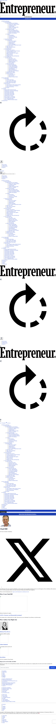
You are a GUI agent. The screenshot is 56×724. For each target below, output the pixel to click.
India (3, 718)
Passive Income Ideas (10, 86)
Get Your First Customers (13, 66)
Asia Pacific (4, 719)
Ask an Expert (4, 690)
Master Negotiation (12, 61)
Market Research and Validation (12, 23)
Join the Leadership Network (7, 678)
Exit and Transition (10, 73)
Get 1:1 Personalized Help (8, 98)
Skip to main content (3, 0)
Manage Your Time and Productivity (13, 55)
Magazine (4, 675)
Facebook (4, 704)
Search (1, 171)
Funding (8, 34)
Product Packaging (12, 203)
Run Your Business (7, 208)
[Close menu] (0, 421)
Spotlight (3, 676)
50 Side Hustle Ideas (10, 79)
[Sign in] (0, 419)
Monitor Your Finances (10, 209)
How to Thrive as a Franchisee (9, 96)
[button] (28, 346)
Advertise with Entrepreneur (7, 684)
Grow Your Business (8, 56)
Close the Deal (11, 62)
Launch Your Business (8, 39)
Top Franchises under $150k (9, 94)
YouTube (3, 707)
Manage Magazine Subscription (7, 683)
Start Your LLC (5, 166)
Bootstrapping (11, 35)
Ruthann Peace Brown (5, 631)
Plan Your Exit (11, 75)
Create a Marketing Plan (13, 65)
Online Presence (9, 207)
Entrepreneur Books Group (7, 688)
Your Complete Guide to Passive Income (14, 84)
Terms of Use (4, 694)
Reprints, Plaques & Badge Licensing (8, 701)
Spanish (3, 716)
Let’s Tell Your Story (5, 692)
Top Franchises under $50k (9, 92)
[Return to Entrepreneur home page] (28, 15)
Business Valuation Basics (13, 76)
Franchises (4, 88)
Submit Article (4, 165)
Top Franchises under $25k (9, 91)
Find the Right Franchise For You (10, 89)
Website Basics (11, 202)
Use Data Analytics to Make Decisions (13, 210)
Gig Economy (6, 87)
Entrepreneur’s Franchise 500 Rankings (11, 90)
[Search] (1, 103)
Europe (3, 722)
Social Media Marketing (13, 67)
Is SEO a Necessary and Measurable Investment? (11, 615)
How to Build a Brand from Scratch (15, 204)
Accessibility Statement (6, 697)
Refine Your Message (12, 64)
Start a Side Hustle (5, 77)
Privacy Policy (4, 695)
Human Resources (10, 53)
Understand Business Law (11, 51)
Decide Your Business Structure (14, 32)
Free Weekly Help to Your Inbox (10, 82)
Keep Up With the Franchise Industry (10, 99)
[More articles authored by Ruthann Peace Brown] (4, 629)
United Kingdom (5, 721)
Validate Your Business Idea (13, 27)
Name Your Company (12, 41)
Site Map (3, 698)
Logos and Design (12, 201)
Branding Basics (9, 40)
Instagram (4, 708)
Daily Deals (4, 691)
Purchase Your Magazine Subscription (8, 682)
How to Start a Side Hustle (11, 80)
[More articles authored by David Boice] (4, 655)
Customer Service (10, 54)
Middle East (4, 720)
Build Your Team (9, 205)
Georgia (3, 717)
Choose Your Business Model (14, 31)
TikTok (3, 709)
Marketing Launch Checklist (14, 70)
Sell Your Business (12, 74)
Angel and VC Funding (13, 37)
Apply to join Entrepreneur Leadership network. (20, 591)
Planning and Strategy (10, 29)
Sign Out (3, 167)
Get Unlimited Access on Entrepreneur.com (9, 680)
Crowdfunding (11, 38)
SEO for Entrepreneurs (13, 69)
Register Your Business (13, 33)
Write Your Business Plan (13, 30)
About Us (4, 685)
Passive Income (7, 83)
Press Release (4, 264)
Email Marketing (12, 68)
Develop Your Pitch (12, 58)
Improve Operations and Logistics (12, 52)
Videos (3, 263)
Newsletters (4, 261)
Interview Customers (12, 28)
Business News (4, 100)
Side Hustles (6, 78)
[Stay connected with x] (29, 560)
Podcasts (3, 262)
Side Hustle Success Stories (11, 81)
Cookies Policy (4, 696)
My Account (4, 164)
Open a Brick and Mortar (11, 206)
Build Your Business (5, 21)
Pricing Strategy (11, 26)
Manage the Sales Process (13, 60)
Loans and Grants (12, 36)
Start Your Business (7, 22)
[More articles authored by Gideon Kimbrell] (4, 642)
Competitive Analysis (12, 25)
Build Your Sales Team (13, 59)
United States (4, 715)
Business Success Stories (11, 72)
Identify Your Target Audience (14, 24)
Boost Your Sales (9, 57)
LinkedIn (3, 706)
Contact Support (5, 699)
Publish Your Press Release (7, 679)
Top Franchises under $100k (9, 93)
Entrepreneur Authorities (6, 687)
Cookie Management (5, 700)
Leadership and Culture (11, 71)
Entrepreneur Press (5, 689)
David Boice (2, 657)
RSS (3, 710)
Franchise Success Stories (8, 95)
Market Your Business (10, 63)
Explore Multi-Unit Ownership (9, 97)
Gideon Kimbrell (4, 644)
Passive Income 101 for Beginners (12, 85)
